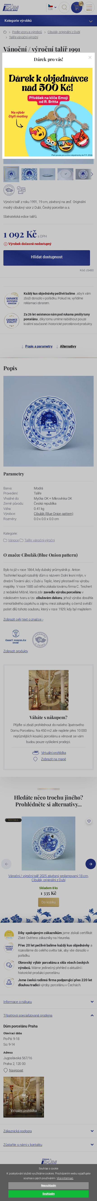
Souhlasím (48, 1193)
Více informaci (65, 1178)
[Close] (90, 57)
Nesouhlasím (48, 1185)
